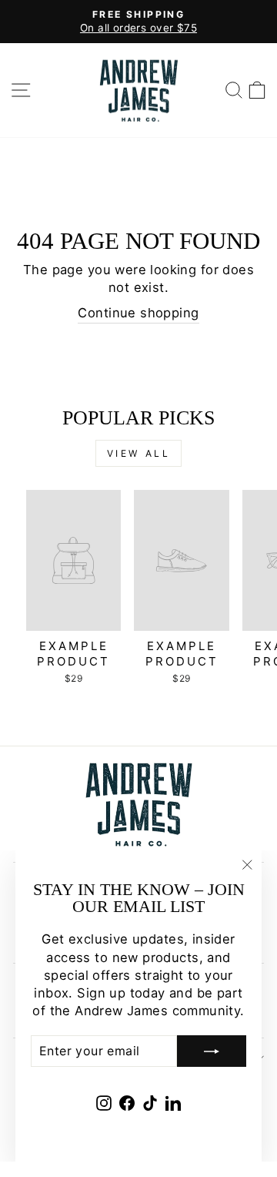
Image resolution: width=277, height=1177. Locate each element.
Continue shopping (138, 312)
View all (139, 453)
